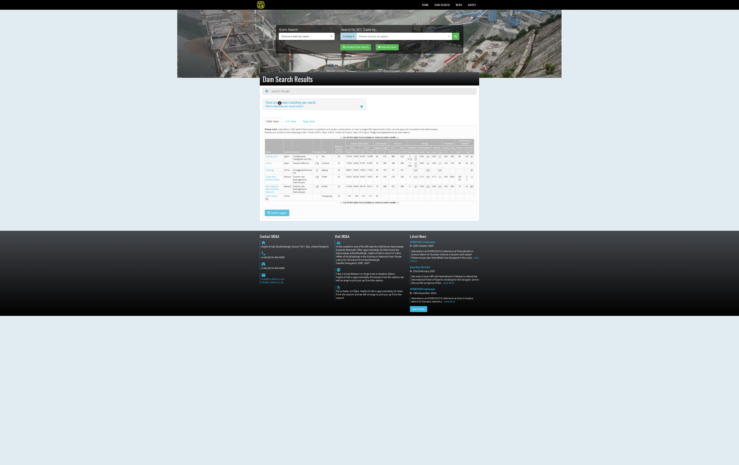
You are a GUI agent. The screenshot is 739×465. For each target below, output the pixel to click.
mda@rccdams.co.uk (272, 279)
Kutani (269, 163)
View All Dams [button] (388, 47)
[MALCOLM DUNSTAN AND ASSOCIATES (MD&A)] (261, 5)
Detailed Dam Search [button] (357, 47)
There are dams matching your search (290, 104)
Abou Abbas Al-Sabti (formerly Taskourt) (272, 189)
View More (449, 283)
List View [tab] (290, 121)
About (472, 5)
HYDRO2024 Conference (422, 289)
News (459, 5)
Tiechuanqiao (272, 196)
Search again (278, 213)
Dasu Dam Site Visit (420, 267)
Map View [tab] (309, 121)
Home (425, 5)
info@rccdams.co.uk (272, 282)
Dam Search (442, 5)
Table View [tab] (272, 121)
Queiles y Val (271, 156)
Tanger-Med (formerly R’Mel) (273, 178)
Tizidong (269, 170)
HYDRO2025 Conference (422, 242)
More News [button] (418, 309)
